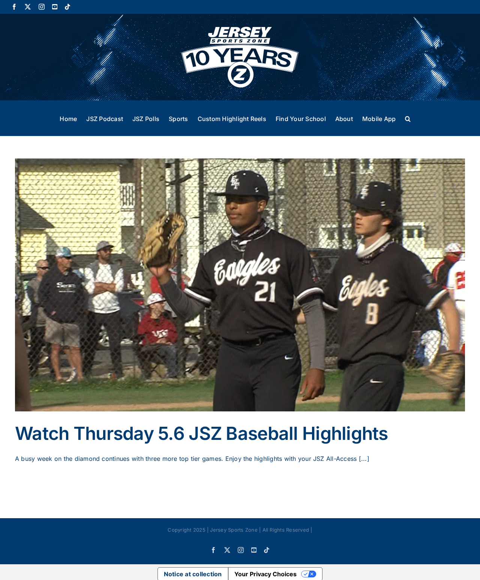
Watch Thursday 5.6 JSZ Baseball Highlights (201, 433)
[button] (408, 118)
